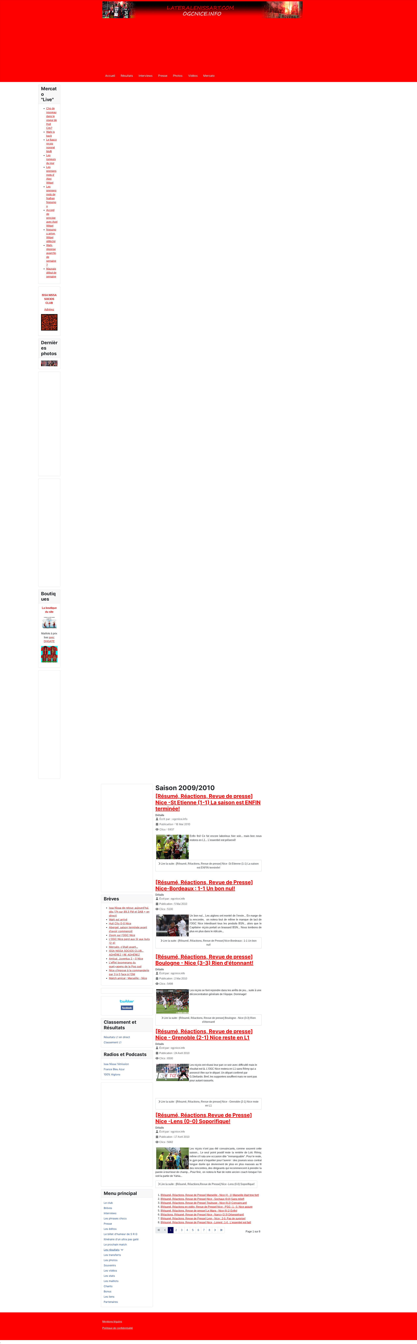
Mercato (209, 75)
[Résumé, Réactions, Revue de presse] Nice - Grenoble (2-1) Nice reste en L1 (204, 1034)
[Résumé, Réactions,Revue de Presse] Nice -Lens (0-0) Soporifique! (203, 1118)
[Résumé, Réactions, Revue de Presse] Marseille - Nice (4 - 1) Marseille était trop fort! (210, 1195)
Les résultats (111, 1249)
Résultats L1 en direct (117, 1037)
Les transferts (112, 1255)
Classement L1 (112, 1042)
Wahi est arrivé (118, 919)
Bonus (107, 1291)
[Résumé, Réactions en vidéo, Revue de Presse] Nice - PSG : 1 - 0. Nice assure (206, 1206)
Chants (108, 1286)
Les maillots (111, 1281)
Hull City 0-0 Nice (120, 923)
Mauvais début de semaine (51, 272)
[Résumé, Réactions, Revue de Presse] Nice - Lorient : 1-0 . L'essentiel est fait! (206, 1222)
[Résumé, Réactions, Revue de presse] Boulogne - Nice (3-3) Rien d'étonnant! (204, 960)
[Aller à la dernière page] (221, 1230)
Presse (162, 75)
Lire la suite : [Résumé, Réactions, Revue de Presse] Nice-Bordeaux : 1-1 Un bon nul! (209, 942)
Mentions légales (112, 1321)
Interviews (145, 75)
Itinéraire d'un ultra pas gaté (121, 1239)
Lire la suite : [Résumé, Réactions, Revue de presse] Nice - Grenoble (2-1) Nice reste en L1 (209, 1103)
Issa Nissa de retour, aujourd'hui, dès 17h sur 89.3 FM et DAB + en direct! (129, 911)
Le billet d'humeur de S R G (120, 1234)
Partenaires (111, 1301)
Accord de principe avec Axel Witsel (52, 218)
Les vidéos (110, 1270)
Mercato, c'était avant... (123, 946)
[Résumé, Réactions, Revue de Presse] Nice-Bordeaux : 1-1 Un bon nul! (204, 885)
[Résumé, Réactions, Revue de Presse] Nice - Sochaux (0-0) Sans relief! (202, 1199)
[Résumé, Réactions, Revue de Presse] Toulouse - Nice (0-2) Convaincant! (204, 1202)
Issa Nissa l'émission (116, 1064)
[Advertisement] (208, 46)
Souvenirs (110, 1265)
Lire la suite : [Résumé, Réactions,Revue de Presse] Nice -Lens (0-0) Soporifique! (207, 1184)
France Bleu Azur (114, 1069)
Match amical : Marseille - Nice (128, 978)
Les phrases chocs (115, 1218)
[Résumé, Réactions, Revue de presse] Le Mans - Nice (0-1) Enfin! (199, 1210)
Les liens (109, 1296)
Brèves (108, 1208)
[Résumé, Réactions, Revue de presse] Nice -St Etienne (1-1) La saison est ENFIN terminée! (208, 802)
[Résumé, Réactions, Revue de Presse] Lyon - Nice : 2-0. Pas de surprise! (203, 1218)
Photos (177, 75)
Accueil (110, 75)
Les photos (110, 1260)
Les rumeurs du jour (51, 159)
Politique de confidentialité (117, 1328)
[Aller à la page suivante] (215, 1230)
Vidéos (193, 75)
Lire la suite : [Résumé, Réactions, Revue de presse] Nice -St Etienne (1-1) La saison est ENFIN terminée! (209, 865)
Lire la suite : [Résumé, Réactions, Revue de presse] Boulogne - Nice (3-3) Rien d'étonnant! (209, 1020)
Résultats (127, 75)
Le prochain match (115, 1244)
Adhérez (49, 309)
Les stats (109, 1275)
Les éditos (110, 1228)
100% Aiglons (112, 1074)
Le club (108, 1202)
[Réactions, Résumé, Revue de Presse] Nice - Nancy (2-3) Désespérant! (202, 1214)
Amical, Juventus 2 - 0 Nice (126, 958)
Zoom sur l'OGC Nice (122, 935)
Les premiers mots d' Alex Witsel (51, 175)
